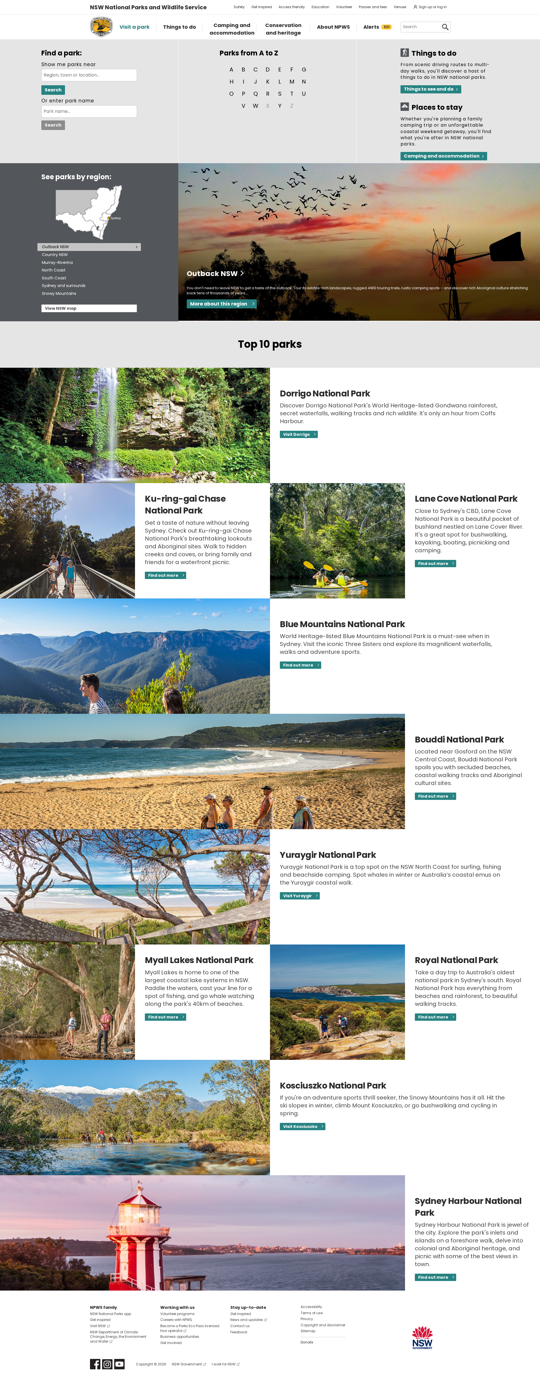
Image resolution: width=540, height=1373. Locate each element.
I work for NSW (223, 1364)
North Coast (54, 270)
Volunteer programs (177, 1313)
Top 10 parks (270, 344)
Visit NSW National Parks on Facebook (95, 1364)
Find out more (163, 575)
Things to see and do (429, 89)
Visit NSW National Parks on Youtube (119, 1364)
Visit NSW (98, 1325)
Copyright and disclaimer (323, 1325)
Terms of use (312, 1313)
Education (320, 7)
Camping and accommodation (442, 156)
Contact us (240, 1325)
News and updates (246, 1319)
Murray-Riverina (57, 262)
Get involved (171, 1342)
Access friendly (292, 7)
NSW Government (187, 1364)
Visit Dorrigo (296, 434)
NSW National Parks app (110, 1313)
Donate (307, 1342)
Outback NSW (55, 247)
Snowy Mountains (59, 293)
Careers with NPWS (176, 1319)
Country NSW (55, 254)
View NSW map (60, 308)
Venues (400, 7)
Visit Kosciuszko (300, 1126)
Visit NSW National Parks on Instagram (107, 1364)
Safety (239, 7)
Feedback (238, 1332)
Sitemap (308, 1331)
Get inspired (261, 7)
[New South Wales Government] (422, 1337)
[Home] (101, 27)
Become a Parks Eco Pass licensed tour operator (189, 1328)
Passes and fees (373, 7)
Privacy (307, 1318)
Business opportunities (179, 1336)
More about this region (218, 303)
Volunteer (344, 7)
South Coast (54, 278)
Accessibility (311, 1306)
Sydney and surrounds (64, 285)
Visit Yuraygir (297, 896)
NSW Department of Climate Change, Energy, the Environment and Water (118, 1337)
